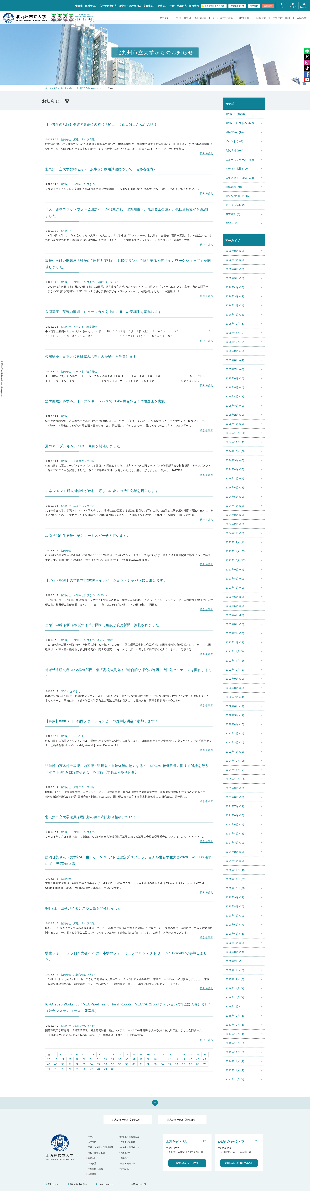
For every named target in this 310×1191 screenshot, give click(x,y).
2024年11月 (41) (236, 442)
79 (105, 1069)
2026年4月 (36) (235, 287)
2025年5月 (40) (235, 387)
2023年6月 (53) (235, 597)
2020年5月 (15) (235, 933)
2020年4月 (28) (235, 943)
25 (48, 1059)
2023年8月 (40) (235, 578)
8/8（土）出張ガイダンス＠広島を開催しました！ (85, 908)
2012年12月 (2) (235, 1079)
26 (55, 1059)
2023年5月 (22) (235, 606)
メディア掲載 (105, 640)
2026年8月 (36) (235, 251)
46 (197, 1059)
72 (55, 1069)
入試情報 (302, 17)
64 (162, 1064)
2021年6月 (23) (235, 815)
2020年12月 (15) (236, 870)
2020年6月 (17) (235, 924)
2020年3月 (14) (235, 952)
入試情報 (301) (234, 150)
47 (204, 1059)
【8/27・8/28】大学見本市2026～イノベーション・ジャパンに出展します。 (106, 580)
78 (98, 1069)
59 (126, 1064)
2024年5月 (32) (235, 496)
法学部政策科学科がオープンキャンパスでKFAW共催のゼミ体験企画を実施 (105, 401)
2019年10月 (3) (235, 997)
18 (162, 1054)
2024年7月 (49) (235, 478)
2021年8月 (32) (235, 797)
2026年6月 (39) (235, 269)
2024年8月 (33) (235, 469)
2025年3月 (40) (235, 405)
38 (141, 1059)
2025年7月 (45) (235, 369)
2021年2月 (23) (235, 852)
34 (112, 1059)
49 (55, 1064)
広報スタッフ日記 (84, 139)
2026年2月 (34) (235, 305)
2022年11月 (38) (236, 660)
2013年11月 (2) (235, 1070)
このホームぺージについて (109, 1184)
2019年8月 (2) (234, 1006)
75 (77, 1069)
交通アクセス (53, 1184)
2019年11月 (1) (235, 988)
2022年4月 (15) (235, 724)
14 (134, 1054)
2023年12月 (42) (236, 542)
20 (176, 1054)
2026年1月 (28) (235, 314)
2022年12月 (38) (236, 651)
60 (133, 1064)
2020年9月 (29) (235, 897)
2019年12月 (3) (235, 979)
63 (155, 1064)
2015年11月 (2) (235, 1052)
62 (148, 1064)
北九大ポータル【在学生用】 (127, 1119)
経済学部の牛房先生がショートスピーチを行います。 (87, 535)
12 (119, 1054)
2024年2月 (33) (235, 524)
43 (176, 1059)
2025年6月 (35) (235, 378)
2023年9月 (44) (235, 569)
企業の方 (163, 5)
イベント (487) (234, 141)
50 (62, 1064)
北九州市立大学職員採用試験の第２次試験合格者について (90, 816)
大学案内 (254, 5)
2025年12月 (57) (236, 323)
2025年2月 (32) (235, 414)
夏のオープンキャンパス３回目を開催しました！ (84, 445)
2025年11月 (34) (236, 333)
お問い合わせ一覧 (138, 1184)
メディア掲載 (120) (237, 168)
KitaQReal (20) (235, 132)
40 (155, 1059)
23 (197, 1054)
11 (112, 1054)
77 (91, 1069)
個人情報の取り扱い (78, 1184)
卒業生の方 (149, 5)
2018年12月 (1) (235, 1015)
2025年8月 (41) (235, 360)
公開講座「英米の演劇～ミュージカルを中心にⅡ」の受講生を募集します (103, 311)
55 (98, 1064)
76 (84, 1069)
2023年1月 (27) (235, 642)
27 (62, 1059)
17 (155, 1054)
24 (205, 1054)
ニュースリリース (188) (240, 159)
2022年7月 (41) (235, 697)
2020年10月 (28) (236, 888)
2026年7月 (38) (235, 260)
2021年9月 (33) (235, 788)
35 (119, 1059)
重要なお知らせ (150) (238, 196)
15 (141, 1054)
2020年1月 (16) (235, 970)
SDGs (64, 691)
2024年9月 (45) (235, 460)
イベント (78, 326)
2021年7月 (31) (235, 806)
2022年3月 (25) (235, 733)
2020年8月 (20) (235, 906)
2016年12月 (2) (235, 1043)
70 (204, 1064)
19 (169, 1054)
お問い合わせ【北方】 (187, 1163)
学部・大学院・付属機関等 (191, 17)
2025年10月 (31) (236, 342)
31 (91, 1059)
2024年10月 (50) (236, 451)
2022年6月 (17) (235, 706)
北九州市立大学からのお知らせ (89, 88)
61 (141, 1064)
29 (77, 1059)
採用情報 (194, 5)
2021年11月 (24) (236, 770)
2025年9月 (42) (235, 351)
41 (162, 1059)
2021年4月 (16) (235, 833)
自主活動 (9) (233, 214)
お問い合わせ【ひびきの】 (239, 1163)
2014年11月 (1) (235, 1061)
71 (48, 1069)
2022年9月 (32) (235, 678)
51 (70, 1064)
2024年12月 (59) (236, 433)
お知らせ (66, 139)
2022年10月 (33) (236, 669)
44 (183, 1059)
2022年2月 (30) (235, 742)
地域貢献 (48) (234, 187)
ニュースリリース (84, 505)
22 (190, 1054)
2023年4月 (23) (235, 615)
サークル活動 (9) (236, 205)
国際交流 (261, 17)
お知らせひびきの (84, 184)
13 (127, 1054)
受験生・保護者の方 (86, 5)
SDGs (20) (232, 223)
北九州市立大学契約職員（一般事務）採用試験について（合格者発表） (101, 168)
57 (112, 1064)
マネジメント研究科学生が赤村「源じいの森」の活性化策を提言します (102, 490)
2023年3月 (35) (235, 624)
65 (169, 1064)
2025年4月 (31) (235, 396)
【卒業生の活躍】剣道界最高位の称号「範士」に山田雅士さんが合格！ (101, 124)
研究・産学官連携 (223, 17)
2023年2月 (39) (235, 633)
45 (190, 1059)
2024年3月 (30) (235, 515)
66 (176, 1064)
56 (105, 1064)
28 (70, 1059)
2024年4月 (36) (235, 505)
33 (105, 1059)
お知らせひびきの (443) (240, 123)
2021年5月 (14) (235, 824)
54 (91, 1064)
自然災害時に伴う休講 (214, 5)
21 (183, 1054)
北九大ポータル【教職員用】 (182, 1119)
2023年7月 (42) (235, 587)
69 (197, 1064)
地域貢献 (244, 17)
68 (190, 1064)
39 (148, 1059)
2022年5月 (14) (235, 715)
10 (105, 1054)
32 (98, 1059)
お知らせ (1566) (235, 114)
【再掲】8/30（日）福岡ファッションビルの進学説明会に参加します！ (101, 720)
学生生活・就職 (281, 17)
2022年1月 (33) (235, 751)
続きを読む (206, 153)
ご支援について (237, 5)
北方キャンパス (176, 1141)
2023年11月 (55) (236, 551)
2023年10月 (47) (236, 560)
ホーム (91, 1136)
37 (133, 1059)
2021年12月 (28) (236, 760)
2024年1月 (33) (235, 533)
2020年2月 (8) (234, 961)
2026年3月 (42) (235, 296)
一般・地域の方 (178, 5)
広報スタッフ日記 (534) (240, 178)
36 (126, 1059)
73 (62, 1069)
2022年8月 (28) (235, 688)
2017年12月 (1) (235, 1024)
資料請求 (268, 5)
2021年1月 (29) (235, 861)
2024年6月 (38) (235, 487)
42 (169, 1059)
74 (70, 1069)
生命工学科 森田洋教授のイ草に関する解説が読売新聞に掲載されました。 (104, 624)
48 (48, 1064)
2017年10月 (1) (235, 1034)
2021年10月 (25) (236, 779)
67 (183, 1064)
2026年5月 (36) (235, 278)
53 (84, 1064)
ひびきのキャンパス (231, 1141)
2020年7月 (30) (235, 915)
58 (119, 1064)
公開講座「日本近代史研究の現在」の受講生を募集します (90, 356)
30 (84, 1059)
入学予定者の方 (108, 5)
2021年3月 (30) (235, 842)
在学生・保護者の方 (130, 5)
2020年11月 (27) (236, 879)
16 (148, 1054)
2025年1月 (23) (235, 423)
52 (77, 1064)
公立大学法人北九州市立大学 (60, 88)
